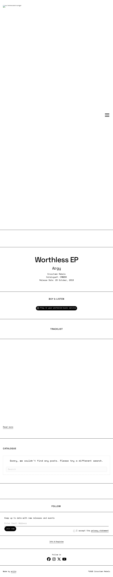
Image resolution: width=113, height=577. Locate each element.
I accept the (92, 530)
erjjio (13, 571)
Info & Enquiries (56, 541)
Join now (10, 529)
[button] (106, 115)
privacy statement (100, 530)
